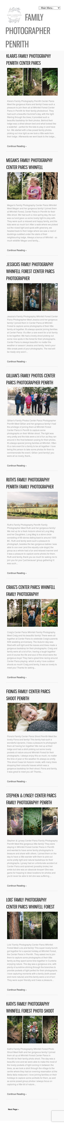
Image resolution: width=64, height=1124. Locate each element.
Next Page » (13, 1109)
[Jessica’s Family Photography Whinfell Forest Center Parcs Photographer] (32, 310)
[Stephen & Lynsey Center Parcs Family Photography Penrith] (32, 834)
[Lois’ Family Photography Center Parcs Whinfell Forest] (32, 938)
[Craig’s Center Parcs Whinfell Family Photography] (32, 626)
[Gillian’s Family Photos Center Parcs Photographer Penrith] (32, 414)
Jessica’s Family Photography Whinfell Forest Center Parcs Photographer (30, 271)
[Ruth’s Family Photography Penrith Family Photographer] (32, 518)
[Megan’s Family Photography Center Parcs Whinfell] (32, 199)
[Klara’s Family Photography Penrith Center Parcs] (32, 95)
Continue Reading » (17, 146)
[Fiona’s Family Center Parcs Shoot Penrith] (32, 730)
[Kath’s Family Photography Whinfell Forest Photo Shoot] (32, 1042)
